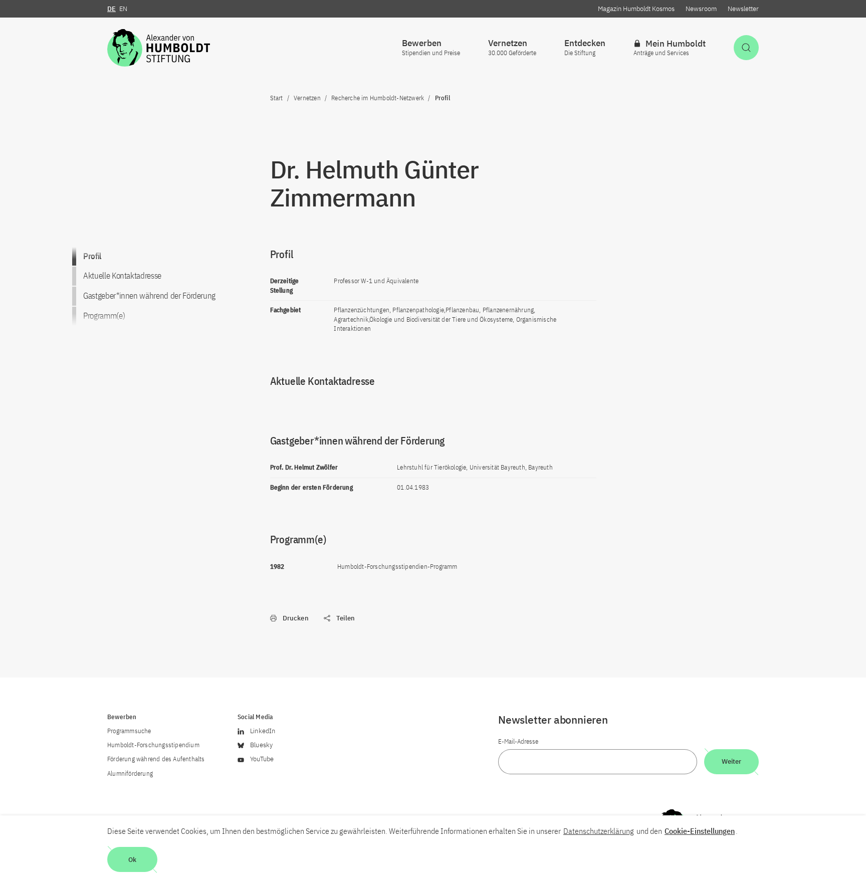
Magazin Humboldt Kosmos (636, 9)
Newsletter (743, 9)
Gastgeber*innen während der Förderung (149, 295)
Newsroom (701, 9)
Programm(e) (104, 315)
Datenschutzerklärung (598, 831)
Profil (92, 256)
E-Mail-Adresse (518, 741)
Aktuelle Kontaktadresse (122, 275)
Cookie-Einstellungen (700, 831)
